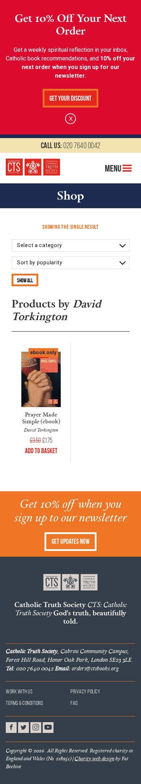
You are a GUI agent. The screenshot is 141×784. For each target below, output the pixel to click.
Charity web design (94, 758)
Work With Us (19, 691)
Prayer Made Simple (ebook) (41, 417)
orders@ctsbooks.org (87, 668)
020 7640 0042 (71, 145)
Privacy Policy (85, 691)
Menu (114, 168)
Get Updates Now (71, 541)
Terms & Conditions (24, 703)
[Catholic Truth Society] (33, 167)
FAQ (74, 703)
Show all (25, 280)
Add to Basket (41, 451)
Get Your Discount (70, 98)
